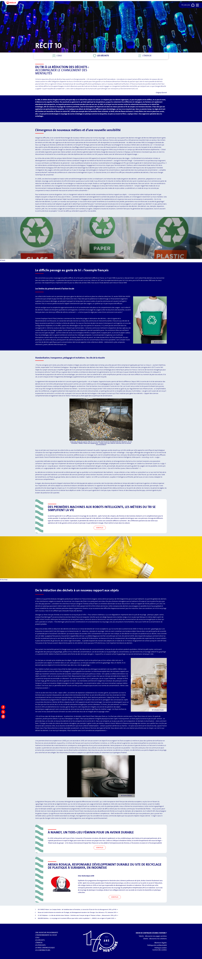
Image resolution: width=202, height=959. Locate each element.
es (189, 5)
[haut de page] (198, 956)
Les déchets (103, 55)
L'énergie (147, 55)
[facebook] (3, 707)
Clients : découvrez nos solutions (155, 938)
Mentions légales (160, 943)
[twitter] (3, 712)
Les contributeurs (42, 950)
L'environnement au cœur (46, 935)
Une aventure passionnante (46, 932)
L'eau (59, 55)
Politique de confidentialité (157, 945)
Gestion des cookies (159, 950)
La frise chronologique (45, 948)
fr (182, 5)
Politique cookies (161, 948)
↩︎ (117, 909)
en (185, 5)
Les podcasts (40, 945)
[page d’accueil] (192, 5)
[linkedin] (3, 717)
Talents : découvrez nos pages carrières (153, 936)
